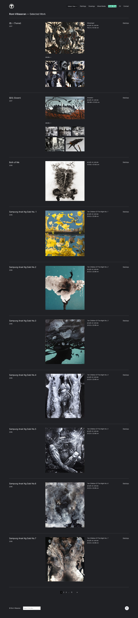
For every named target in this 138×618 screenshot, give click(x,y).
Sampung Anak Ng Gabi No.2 (22, 267)
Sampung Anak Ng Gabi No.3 (22, 321)
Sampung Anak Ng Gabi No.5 (22, 429)
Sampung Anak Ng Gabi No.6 (22, 483)
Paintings (126, 23)
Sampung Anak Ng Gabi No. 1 (22, 212)
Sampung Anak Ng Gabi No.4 (22, 375)
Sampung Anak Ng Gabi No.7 (22, 538)
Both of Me (14, 162)
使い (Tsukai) (15, 23)
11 (71, 592)
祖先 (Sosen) (15, 98)
